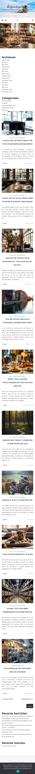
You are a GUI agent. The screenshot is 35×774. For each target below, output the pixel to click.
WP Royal (21, 762)
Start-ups (5, 110)
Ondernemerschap (7, 108)
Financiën (4, 103)
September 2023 (7, 92)
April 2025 (5, 71)
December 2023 (7, 89)
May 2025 (5, 69)
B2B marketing (6, 101)
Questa (5, 163)
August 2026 (6, 60)
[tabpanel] (17, 35)
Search (30, 706)
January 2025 (6, 78)
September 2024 (7, 80)
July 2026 (4, 62)
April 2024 (5, 87)
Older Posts (8, 699)
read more (17, 47)
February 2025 (6, 76)
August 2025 (6, 67)
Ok (18, 771)
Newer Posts (27, 699)
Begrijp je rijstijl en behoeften (17, 500)
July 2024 (4, 82)
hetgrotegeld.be (17, 7)
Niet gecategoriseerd (17, 25)
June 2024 (5, 85)
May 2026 (5, 64)
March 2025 (5, 73)
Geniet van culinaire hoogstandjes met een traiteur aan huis (17, 382)
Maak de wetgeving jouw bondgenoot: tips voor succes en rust (17, 261)
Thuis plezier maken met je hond (17, 554)
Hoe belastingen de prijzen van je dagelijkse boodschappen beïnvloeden (17, 35)
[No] (33, 768)
